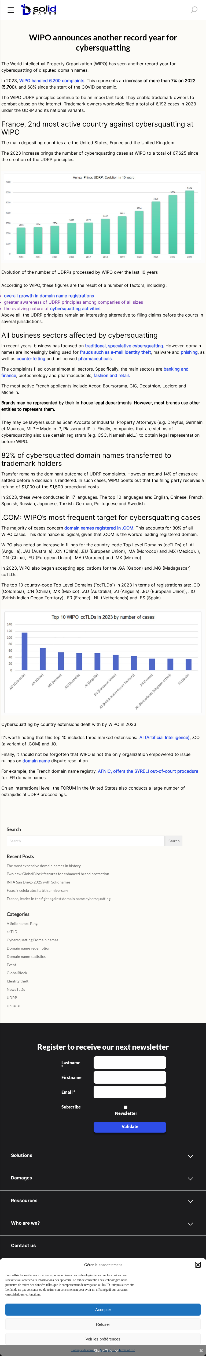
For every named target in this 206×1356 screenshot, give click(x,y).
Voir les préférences (103, 1339)
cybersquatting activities (75, 308)
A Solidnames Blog (22, 923)
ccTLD (12, 931)
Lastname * (70, 1065)
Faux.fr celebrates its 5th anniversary (37, 890)
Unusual (13, 1006)
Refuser (103, 1324)
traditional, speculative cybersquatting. (124, 345)
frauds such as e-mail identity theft (115, 352)
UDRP (12, 997)
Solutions (21, 1155)
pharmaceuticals (95, 358)
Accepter (103, 1309)
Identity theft (17, 981)
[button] (198, 1264)
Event (11, 964)
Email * (68, 1092)
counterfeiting (31, 358)
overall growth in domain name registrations (49, 295)
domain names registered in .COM (98, 528)
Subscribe (70, 1107)
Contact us (23, 1245)
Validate (130, 1126)
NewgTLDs (16, 989)
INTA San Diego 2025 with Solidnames (38, 882)
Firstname (70, 1077)
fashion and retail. (112, 375)
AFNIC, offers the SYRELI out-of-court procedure (148, 771)
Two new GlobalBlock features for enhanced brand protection (58, 873)
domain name (36, 760)
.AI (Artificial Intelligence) (164, 737)
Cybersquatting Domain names (32, 940)
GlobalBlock (17, 972)
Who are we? (25, 1223)
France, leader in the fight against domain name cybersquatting (59, 898)
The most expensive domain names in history (44, 865)
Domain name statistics (26, 956)
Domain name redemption (28, 948)
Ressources (24, 1200)
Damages (21, 1177)
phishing (189, 352)
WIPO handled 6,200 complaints (51, 80)
